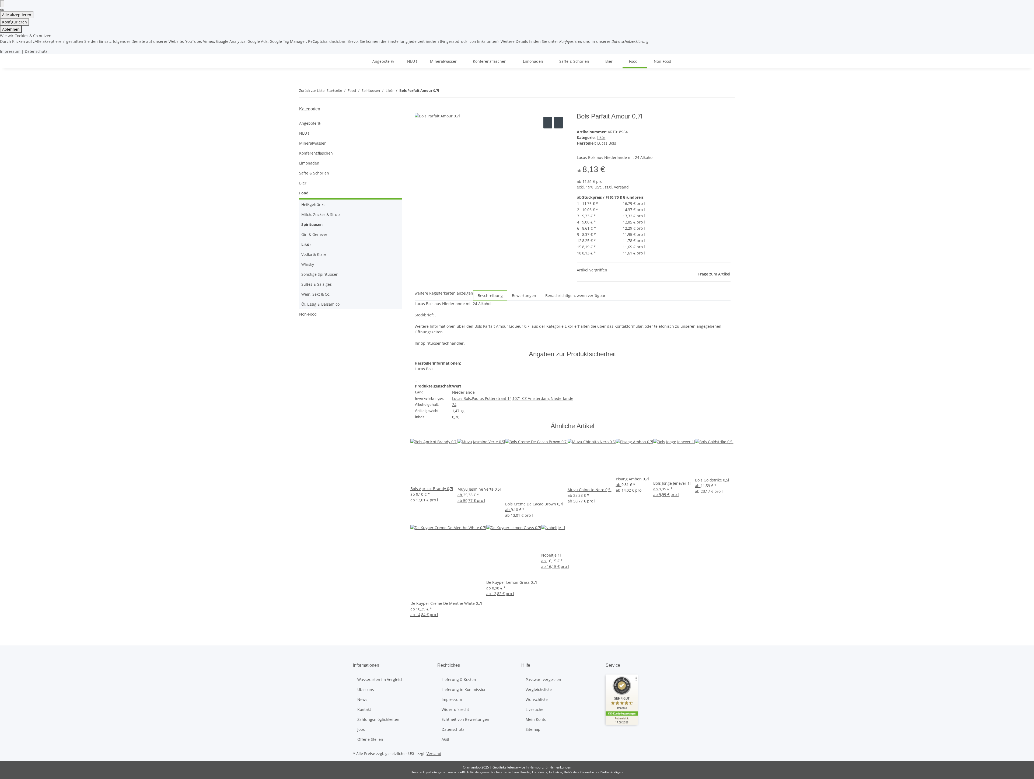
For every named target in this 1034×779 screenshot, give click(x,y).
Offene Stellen (370, 739)
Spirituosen (312, 224)
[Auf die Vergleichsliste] (547, 122)
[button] (350, 143)
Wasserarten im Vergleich (380, 679)
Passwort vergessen (543, 679)
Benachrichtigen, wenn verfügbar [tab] (575, 295)
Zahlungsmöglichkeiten (378, 719)
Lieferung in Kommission (464, 689)
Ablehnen (11, 29)
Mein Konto (536, 719)
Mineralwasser (312, 143)
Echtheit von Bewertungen (465, 719)
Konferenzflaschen (316, 153)
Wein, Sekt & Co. (315, 294)
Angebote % (310, 123)
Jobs (361, 729)
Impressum (10, 51)
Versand (621, 187)
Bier (302, 183)
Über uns (365, 689)
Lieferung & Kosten (459, 679)
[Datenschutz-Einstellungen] (2, 3)
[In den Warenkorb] (419, 110)
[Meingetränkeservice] (359, 61)
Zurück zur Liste (311, 90)
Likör (601, 137)
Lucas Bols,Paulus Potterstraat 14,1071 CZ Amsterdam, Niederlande (512, 398)
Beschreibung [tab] (490, 295)
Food (304, 192)
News (362, 699)
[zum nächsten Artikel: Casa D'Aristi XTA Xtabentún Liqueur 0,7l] (453, 91)
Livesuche (534, 709)
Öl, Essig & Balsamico (320, 304)
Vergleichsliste (539, 689)
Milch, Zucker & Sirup (320, 214)
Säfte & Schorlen (314, 173)
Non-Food (308, 314)
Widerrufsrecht (455, 709)
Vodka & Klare (313, 254)
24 (454, 404)
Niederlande (463, 392)
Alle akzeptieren (16, 14)
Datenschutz (36, 51)
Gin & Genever (314, 234)
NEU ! (304, 133)
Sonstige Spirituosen (319, 274)
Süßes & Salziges (316, 284)
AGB (445, 739)
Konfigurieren (14, 22)
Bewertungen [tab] (524, 295)
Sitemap (533, 729)
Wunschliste (537, 699)
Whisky (307, 264)
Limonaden (309, 163)
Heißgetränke (313, 204)
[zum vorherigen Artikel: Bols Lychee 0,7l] (443, 91)
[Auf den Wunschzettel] (558, 122)
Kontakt (364, 709)
